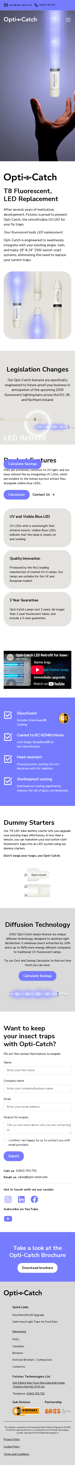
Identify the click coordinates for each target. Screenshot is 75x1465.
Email (7, 1099)
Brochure (17, 1353)
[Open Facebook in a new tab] (34, 1199)
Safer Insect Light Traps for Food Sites (35, 1322)
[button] (67, 19)
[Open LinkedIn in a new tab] (21, 1199)
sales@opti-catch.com (33, 1177)
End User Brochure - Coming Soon (32, 1360)
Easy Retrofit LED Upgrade (28, 1315)
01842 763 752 (26, 1171)
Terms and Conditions (16, 1454)
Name (8, 1062)
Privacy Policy (12, 1439)
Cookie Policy (12, 1446)
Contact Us (18, 1367)
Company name (14, 1081)
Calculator (18, 1346)
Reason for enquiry (16, 1117)
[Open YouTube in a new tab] (8, 1218)
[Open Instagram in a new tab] (8, 1199)
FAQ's (15, 1339)
